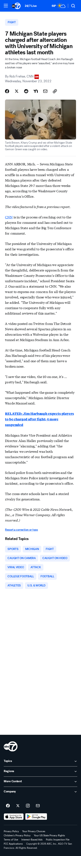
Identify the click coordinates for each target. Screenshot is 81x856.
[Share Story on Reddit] (26, 91)
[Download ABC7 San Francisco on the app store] (14, 816)
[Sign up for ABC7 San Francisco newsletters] (38, 806)
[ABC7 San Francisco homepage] (16, 5)
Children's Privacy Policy (17, 835)
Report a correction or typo (21, 530)
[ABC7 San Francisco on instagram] (28, 806)
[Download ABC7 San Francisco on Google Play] (36, 816)
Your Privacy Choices (33, 831)
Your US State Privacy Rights (49, 835)
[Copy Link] (54, 91)
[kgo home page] (10, 746)
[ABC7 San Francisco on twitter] (18, 806)
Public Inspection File (57, 839)
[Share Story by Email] (45, 91)
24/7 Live (31, 6)
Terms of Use (11, 839)
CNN (9, 216)
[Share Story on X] (16, 91)
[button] (5, 5)
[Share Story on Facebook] (7, 91)
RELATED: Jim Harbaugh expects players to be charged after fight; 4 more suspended (39, 419)
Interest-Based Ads (32, 839)
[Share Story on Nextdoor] (35, 91)
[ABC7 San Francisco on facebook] (8, 806)
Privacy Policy (11, 831)
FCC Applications (13, 844)
